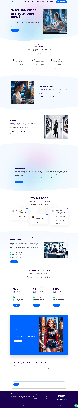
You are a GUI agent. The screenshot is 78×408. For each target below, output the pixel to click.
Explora (46, 394)
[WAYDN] (12, 1)
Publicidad (35, 400)
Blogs (34, 396)
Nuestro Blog (47, 396)
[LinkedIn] (60, 405)
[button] (75, 405)
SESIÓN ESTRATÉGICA (61, 1)
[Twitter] (58, 405)
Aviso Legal (47, 400)
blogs (42, 89)
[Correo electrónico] (66, 405)
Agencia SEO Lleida (36, 394)
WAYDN (16, 171)
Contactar (46, 398)
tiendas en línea (15, 123)
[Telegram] (64, 405)
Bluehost (36, 405)
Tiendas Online (36, 398)
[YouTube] (62, 405)
